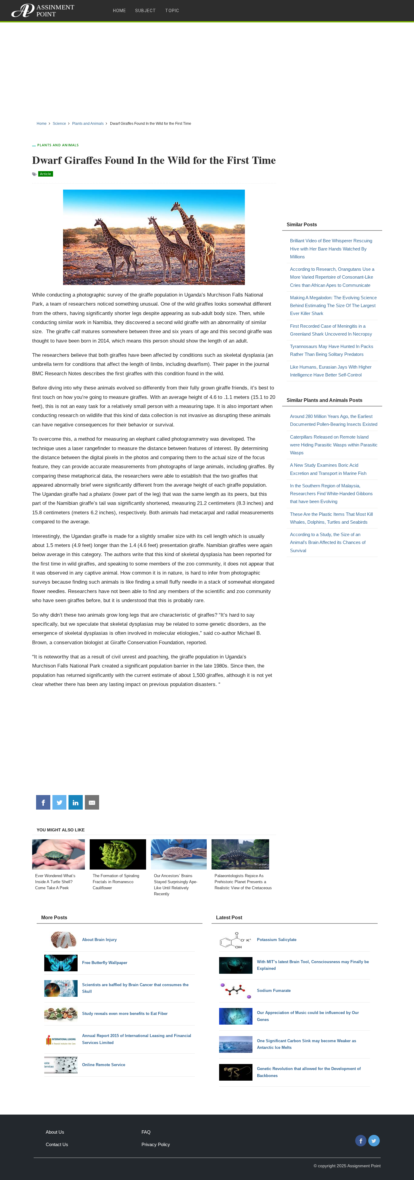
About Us (55, 1132)
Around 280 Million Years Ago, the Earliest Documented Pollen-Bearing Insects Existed (333, 420)
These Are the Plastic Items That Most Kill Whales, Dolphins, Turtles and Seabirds (331, 518)
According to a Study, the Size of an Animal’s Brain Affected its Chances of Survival (328, 542)
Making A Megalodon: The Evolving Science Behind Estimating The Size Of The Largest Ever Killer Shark (333, 305)
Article (45, 174)
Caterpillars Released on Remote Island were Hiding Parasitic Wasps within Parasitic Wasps (334, 445)
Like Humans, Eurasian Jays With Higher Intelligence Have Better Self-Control (331, 370)
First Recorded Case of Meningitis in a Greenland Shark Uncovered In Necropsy (331, 329)
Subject (145, 10)
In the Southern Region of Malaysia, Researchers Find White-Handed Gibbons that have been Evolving (331, 493)
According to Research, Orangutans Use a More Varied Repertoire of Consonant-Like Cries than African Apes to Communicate (332, 277)
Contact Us (57, 1144)
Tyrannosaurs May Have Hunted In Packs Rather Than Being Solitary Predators (331, 350)
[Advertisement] (207, 69)
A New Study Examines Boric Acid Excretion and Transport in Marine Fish (328, 469)
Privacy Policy (156, 1144)
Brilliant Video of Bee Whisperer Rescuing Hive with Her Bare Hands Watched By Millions (331, 248)
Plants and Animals (58, 145)
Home (119, 10)
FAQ (146, 1132)
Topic (172, 10)
